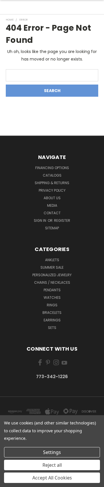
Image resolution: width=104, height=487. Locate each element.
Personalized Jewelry (52, 274)
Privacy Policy (52, 190)
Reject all (52, 465)
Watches (52, 297)
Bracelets (52, 312)
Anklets (52, 259)
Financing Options (52, 167)
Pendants (52, 290)
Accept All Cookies (52, 478)
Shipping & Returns (52, 182)
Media (52, 205)
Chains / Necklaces (52, 282)
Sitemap (52, 228)
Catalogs (52, 175)
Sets (52, 327)
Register (62, 220)
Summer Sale (52, 267)
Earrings (52, 320)
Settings (52, 452)
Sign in (40, 220)
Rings (52, 305)
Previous (9, 481)
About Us (52, 197)
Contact (52, 212)
